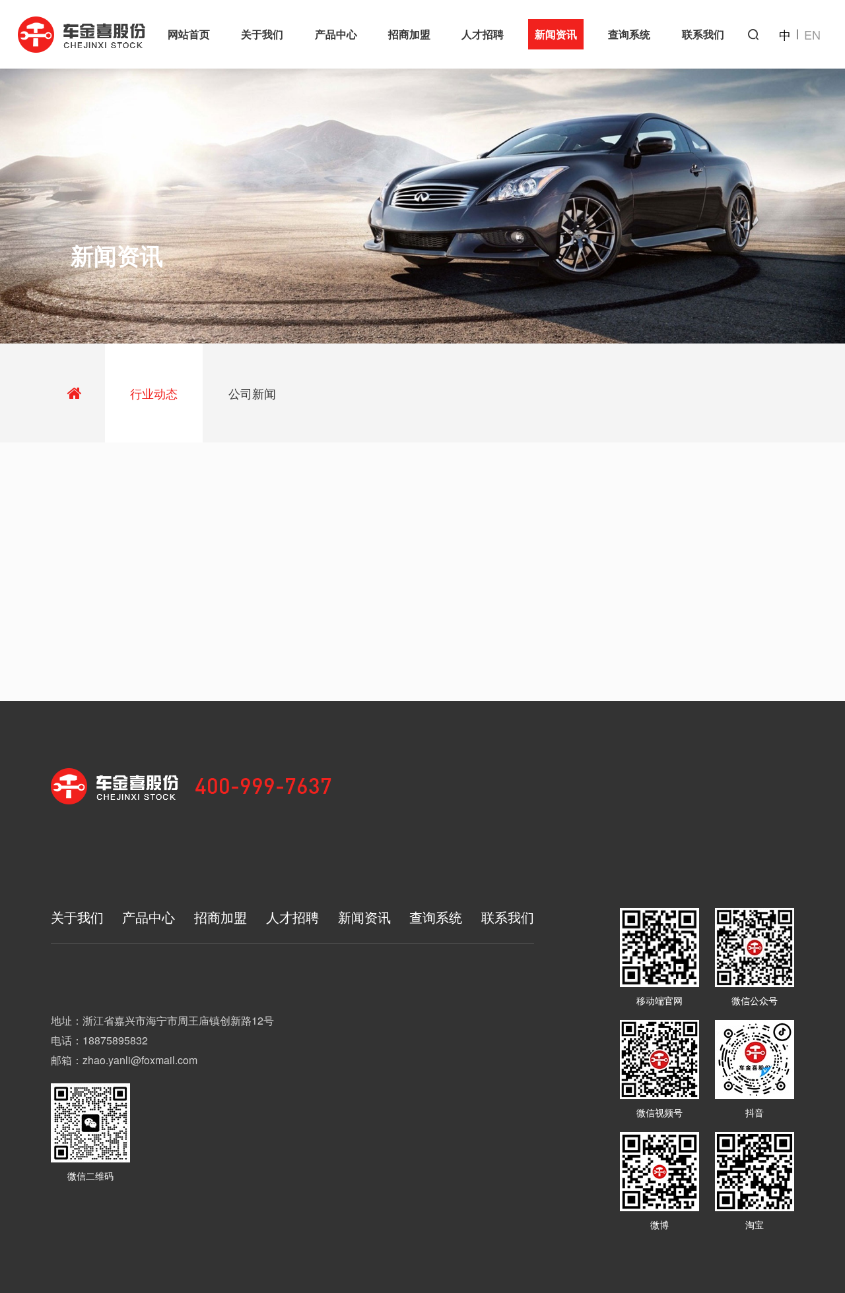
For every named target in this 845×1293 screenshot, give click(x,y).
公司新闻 (252, 393)
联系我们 (703, 34)
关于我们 (262, 34)
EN (812, 34)
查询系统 (629, 34)
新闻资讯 (556, 34)
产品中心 (336, 34)
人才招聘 (482, 34)
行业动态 (154, 393)
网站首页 (189, 34)
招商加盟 (409, 34)
